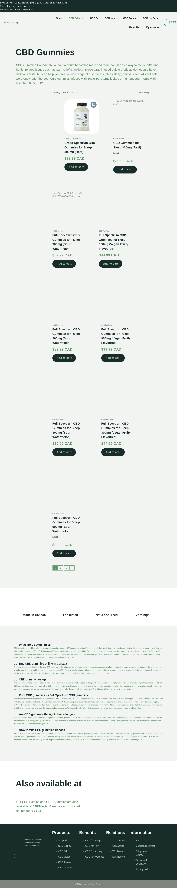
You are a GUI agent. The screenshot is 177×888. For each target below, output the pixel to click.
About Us (134, 27)
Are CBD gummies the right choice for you (47, 714)
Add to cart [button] (76, 166)
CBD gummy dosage (32, 679)
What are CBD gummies (35, 644)
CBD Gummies (56, 802)
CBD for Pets (150, 18)
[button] (59, 18)
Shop (59, 18)
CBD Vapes (111, 18)
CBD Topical (130, 18)
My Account (153, 27)
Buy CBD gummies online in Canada (43, 663)
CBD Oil (94, 18)
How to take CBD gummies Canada (42, 730)
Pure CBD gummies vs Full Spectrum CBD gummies (53, 695)
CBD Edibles (76, 18)
